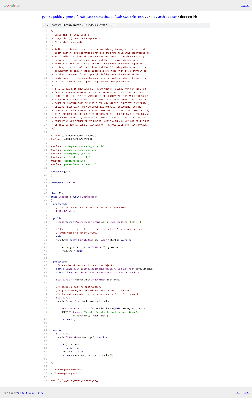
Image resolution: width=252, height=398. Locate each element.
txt (238, 392)
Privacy (30, 392)
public (57, 17)
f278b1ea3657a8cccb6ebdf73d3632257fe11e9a (110, 17)
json (246, 392)
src (153, 17)
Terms (39, 392)
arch (161, 17)
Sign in (245, 5)
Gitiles (20, 392)
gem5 (46, 17)
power (172, 17)
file (112, 25)
